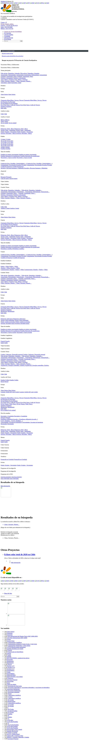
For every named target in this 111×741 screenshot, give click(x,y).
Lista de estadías (8, 34)
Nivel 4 (10, 664)
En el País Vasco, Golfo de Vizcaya (10, 105)
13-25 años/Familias (12, 721)
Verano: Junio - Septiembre (8, 130)
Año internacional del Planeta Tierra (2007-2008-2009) (23, 636)
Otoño (8, 672)
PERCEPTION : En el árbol (15, 676)
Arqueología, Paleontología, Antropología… (13, 192)
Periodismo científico (6, 248)
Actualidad (7, 36)
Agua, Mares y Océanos (7, 79)
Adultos (3, 147)
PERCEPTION (11, 675)
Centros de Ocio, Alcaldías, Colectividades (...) (13, 163)
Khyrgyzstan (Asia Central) (14, 729)
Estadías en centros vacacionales (9, 154)
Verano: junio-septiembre (7, 320)
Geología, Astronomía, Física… (9, 193)
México (3, 120)
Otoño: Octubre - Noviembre (9, 132)
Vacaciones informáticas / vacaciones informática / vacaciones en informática (29, 687)
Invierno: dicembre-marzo (8, 323)
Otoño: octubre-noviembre (8, 322)
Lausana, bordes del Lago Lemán (10, 392)
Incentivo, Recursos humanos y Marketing (12, 168)
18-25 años (4, 145)
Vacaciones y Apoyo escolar (8, 157)
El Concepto (7, 33)
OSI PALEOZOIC (6, 477)
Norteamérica (10, 670)
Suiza (8, 683)
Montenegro (4, 311)
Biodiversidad (11, 701)
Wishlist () (4, 1)
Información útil (8, 37)
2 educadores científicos (14, 698)
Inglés (2, 343)
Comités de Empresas (6, 257)
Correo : (4, 22)
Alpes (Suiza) (10, 631)
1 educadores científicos (14, 695)
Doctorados (4, 424)
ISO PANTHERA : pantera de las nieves (18, 658)
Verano (10, 693)
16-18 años (4, 144)
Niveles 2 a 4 (11, 667)
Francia (9, 653)
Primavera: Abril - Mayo (7, 129)
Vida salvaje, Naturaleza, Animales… (11, 190)
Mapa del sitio (8, 593)
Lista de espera (5, 178)
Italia (2, 108)
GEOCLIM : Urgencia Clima (15, 735)
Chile (2, 114)
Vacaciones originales (13, 692)
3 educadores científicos (14, 703)
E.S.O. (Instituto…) (6, 421)
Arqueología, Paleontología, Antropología (12, 75)
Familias (3, 148)
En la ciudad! (4, 410)
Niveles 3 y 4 (10, 669)
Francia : (9, 25)
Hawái (2, 381)
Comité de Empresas (6, 166)
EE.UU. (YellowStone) (13, 734)
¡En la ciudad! (4, 123)
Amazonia (9, 633)
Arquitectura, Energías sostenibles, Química (13, 365)
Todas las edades (11, 684)
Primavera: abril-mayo (7, 319)
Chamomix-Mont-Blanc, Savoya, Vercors (12, 100)
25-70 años (11, 712)
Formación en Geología (7, 459)
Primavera (10, 678)
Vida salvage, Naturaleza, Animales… (11, 356)
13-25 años (10, 720)
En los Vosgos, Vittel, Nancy (8, 404)
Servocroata (10, 681)
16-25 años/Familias (13, 725)
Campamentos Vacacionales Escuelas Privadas (13, 165)
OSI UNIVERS (5, 478)
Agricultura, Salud (6, 82)
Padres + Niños (5, 266)
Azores (9, 639)
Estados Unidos (5, 380)
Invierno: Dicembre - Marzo (8, 133)
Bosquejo (3, 177)
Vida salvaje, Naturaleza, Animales (10, 73)
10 (8, 715)
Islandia (9, 656)
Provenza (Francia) (12, 680)
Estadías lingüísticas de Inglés (15, 648)
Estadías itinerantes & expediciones (10, 156)
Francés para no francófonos (15, 652)
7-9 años (3, 139)
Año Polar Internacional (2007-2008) (17, 638)
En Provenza (4, 102)
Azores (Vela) (10, 641)
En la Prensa (7, 39)
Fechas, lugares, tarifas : (7, 24)
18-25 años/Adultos (12, 726)
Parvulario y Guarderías (7, 416)
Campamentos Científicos (15, 642)
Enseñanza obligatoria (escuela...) (10, 419)
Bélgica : (7, 28)
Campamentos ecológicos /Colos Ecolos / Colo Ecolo (22, 644)
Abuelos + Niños (5, 268)
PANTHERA (10, 673)
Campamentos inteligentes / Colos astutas (19, 645)
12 (8, 718)
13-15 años (4, 142)
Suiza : (6, 27)
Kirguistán (10, 659)
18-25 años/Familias (12, 728)
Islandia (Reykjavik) (12, 731)
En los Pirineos (5, 103)
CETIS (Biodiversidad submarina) (16, 647)
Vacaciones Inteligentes (13, 689)
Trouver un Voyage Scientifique (13, 31)
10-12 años (4, 141)
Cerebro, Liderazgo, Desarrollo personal (12, 354)
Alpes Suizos (4, 94)
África (2, 121)
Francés (3, 341)
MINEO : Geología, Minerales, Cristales (18, 737)
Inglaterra (3, 106)
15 (8, 723)
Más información (5, 486)
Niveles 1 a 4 (10, 666)
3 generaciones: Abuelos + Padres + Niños (12, 269)
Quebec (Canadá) (12, 732)
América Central (5, 208)
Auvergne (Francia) (13, 739)
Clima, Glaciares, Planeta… (8, 81)
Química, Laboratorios (7, 78)
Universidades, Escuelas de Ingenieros (11, 422)
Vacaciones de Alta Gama (15, 686)
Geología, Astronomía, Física (9, 76)
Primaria (3, 417)
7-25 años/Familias (12, 711)
